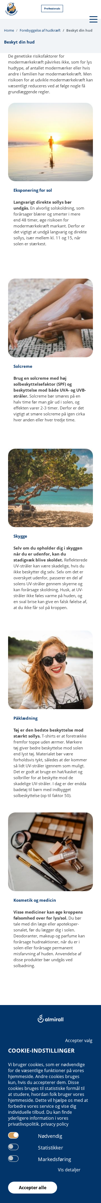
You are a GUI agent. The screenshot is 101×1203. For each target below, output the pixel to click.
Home (9, 30)
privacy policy (54, 1124)
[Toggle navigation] (93, 18)
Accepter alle (32, 1188)
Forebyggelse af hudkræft (40, 30)
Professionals (52, 8)
